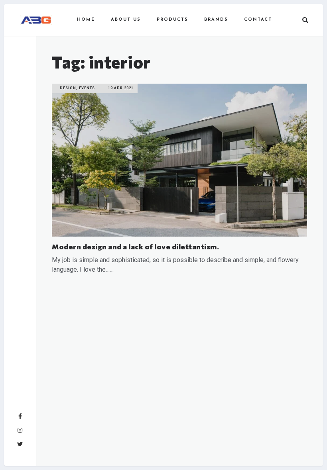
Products (172, 20)
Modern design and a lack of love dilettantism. (135, 246)
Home (86, 20)
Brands (216, 20)
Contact (258, 20)
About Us (126, 20)
